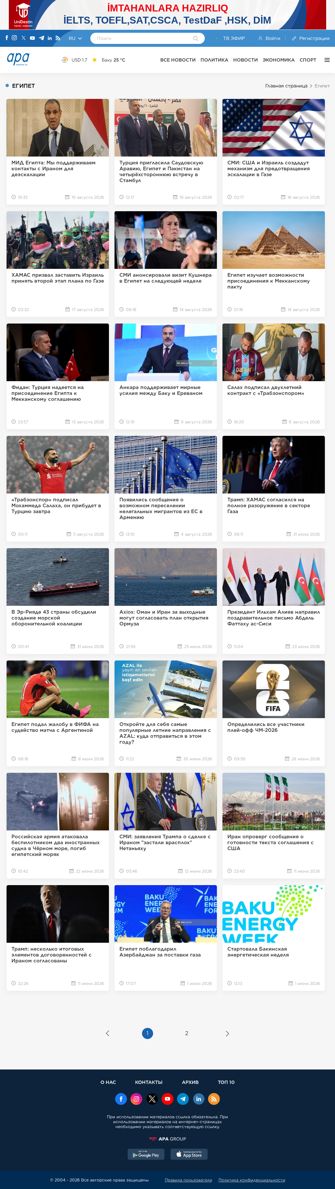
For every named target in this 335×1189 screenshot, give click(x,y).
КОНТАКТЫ (149, 1082)
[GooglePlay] (146, 1155)
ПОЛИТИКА (214, 60)
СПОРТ (308, 60)
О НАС (108, 1082)
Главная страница (286, 85)
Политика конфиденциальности (252, 1180)
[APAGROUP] (167, 1139)
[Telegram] (41, 38)
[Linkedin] (50, 38)
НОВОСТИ (245, 60)
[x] (152, 1099)
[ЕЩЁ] (325, 60)
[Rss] (58, 38)
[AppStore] (189, 1155)
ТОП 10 (226, 1082)
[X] (23, 38)
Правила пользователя (188, 1180)
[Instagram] (14, 38)
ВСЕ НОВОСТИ (178, 60)
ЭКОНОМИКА (279, 60)
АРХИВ (190, 1082)
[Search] (195, 39)
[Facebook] (7, 38)
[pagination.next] (227, 1034)
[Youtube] (32, 38)
